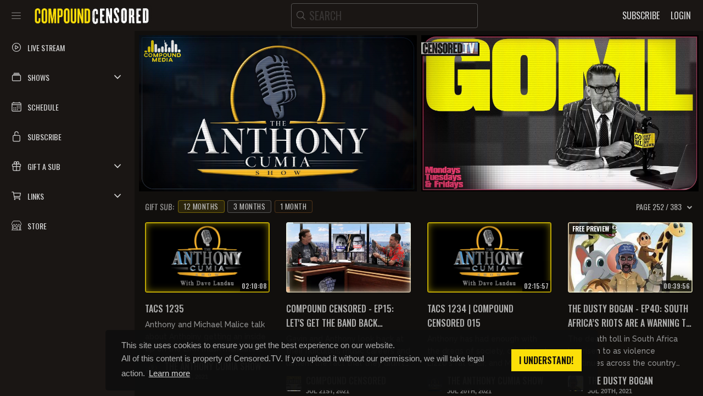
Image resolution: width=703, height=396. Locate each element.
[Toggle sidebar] (16, 15)
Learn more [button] (169, 373)
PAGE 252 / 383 (659, 207)
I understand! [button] (546, 360)
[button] (67, 77)
